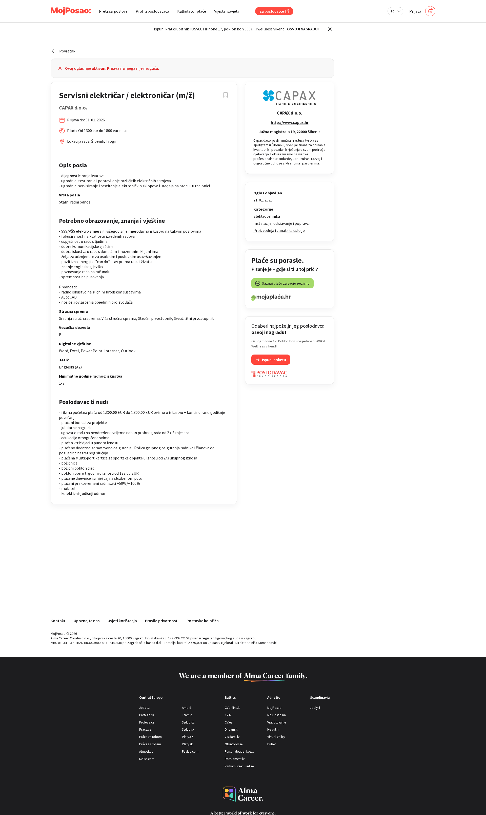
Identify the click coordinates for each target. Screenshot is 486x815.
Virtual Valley (276, 737)
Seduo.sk (188, 729)
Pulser (271, 744)
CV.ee (228, 722)
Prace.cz (145, 729)
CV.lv (228, 715)
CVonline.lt (232, 708)
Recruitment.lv (235, 759)
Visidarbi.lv (232, 737)
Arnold (186, 708)
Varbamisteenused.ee (239, 766)
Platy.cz (187, 737)
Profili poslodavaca (152, 11)
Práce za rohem (150, 744)
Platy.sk (187, 744)
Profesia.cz (146, 722)
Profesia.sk (146, 715)
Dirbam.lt (231, 729)
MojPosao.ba (276, 715)
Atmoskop (146, 751)
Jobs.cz (144, 708)
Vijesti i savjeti (226, 11)
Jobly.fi (315, 708)
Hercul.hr (273, 729)
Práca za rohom (150, 737)
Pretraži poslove (113, 11)
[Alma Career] (243, 794)
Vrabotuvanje (276, 722)
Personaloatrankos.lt (239, 751)
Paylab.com (190, 751)
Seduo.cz (188, 722)
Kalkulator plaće (191, 11)
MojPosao (274, 708)
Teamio (187, 715)
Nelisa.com (146, 759)
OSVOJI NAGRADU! (303, 28)
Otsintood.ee (233, 744)
